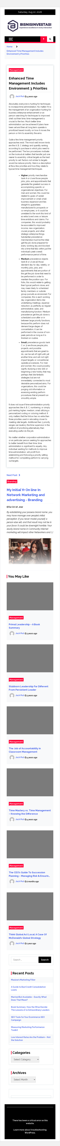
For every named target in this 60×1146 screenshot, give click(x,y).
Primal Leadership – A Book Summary (24, 626)
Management (16, 70)
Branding (12, 481)
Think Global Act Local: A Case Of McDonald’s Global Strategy (28, 936)
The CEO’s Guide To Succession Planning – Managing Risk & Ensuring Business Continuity (29, 874)
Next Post (12, 475)
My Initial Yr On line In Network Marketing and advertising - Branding (26, 495)
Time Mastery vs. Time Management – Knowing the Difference (30, 812)
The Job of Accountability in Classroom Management (25, 750)
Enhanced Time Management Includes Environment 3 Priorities (28, 83)
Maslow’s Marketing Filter (23, 980)
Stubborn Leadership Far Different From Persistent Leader (28, 688)
